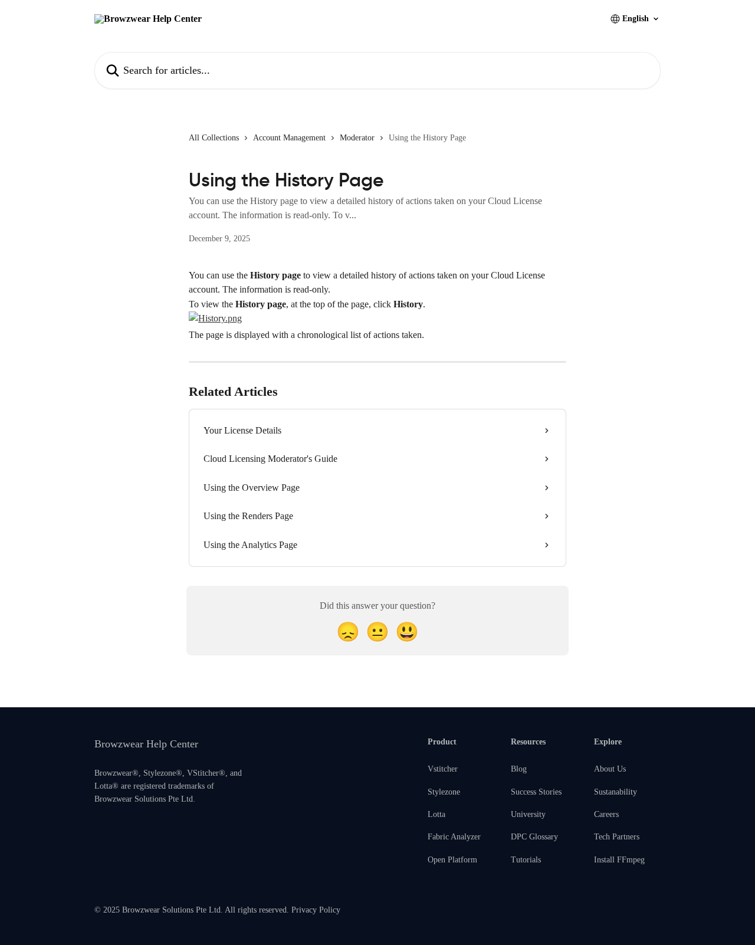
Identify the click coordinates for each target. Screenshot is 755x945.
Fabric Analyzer (454, 836)
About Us (610, 768)
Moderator (357, 137)
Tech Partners (616, 836)
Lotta (436, 814)
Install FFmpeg (619, 859)
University (528, 814)
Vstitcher (443, 768)
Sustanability (615, 792)
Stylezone (444, 792)
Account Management (289, 137)
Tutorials (526, 859)
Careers (606, 814)
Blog (519, 768)
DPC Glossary (534, 836)
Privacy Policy (315, 909)
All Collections (214, 137)
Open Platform (452, 859)
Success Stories (536, 792)
